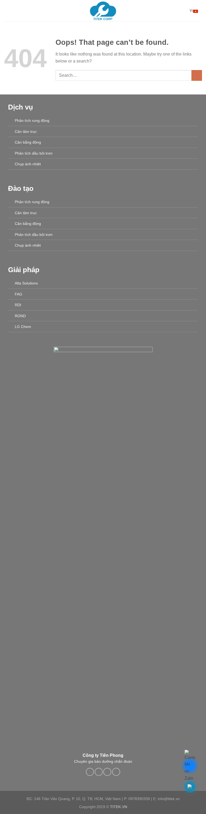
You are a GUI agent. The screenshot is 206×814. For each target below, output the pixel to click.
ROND (20, 316)
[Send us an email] (99, 772)
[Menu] (7, 10)
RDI (18, 305)
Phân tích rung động (32, 120)
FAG (18, 294)
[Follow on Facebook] (90, 772)
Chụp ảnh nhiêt (28, 164)
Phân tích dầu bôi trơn (34, 153)
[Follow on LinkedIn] (107, 772)
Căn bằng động (28, 142)
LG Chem (23, 326)
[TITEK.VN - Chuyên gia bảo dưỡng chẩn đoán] (103, 10)
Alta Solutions (26, 283)
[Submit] (197, 75)
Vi (191, 11)
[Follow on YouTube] (116, 772)
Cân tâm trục (26, 131)
